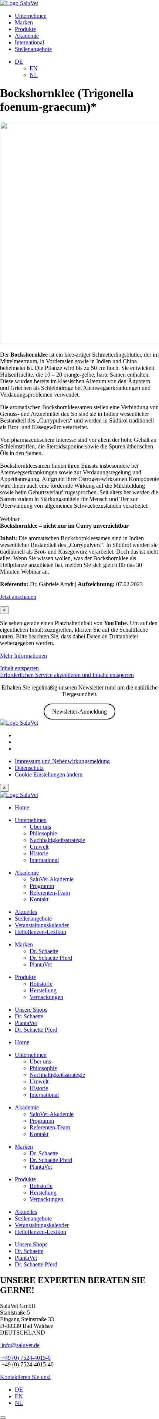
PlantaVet (41, 964)
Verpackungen (46, 997)
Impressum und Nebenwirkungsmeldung (62, 761)
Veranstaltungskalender (42, 925)
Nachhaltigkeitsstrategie (57, 840)
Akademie (27, 36)
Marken (24, 22)
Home (22, 807)
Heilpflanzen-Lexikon (40, 932)
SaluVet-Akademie (52, 879)
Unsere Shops (31, 1009)
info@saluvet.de (20, 1345)
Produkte (25, 29)
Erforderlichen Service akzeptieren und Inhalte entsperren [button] (67, 675)
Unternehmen (31, 16)
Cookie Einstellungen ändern (48, 774)
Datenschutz (29, 768)
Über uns (40, 827)
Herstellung (43, 990)
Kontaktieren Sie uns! (25, 1377)
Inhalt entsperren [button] (19, 668)
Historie (39, 853)
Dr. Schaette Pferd (51, 958)
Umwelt (39, 847)
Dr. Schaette (44, 951)
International (29, 42)
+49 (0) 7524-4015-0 (25, 1358)
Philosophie (43, 833)
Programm (42, 886)
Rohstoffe (41, 984)
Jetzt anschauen (18, 597)
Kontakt (39, 899)
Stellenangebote (33, 49)
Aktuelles (26, 912)
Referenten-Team (50, 892)
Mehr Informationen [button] (23, 655)
